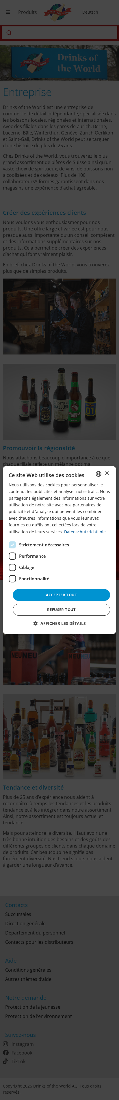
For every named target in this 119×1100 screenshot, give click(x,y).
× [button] (107, 473)
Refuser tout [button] (61, 609)
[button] (60, 623)
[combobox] (99, 474)
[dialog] (59, 550)
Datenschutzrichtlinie (85, 531)
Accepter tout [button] (61, 594)
